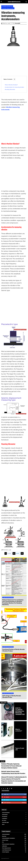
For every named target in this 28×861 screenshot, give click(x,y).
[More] (22, 553)
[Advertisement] (14, 62)
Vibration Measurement (7, 8)
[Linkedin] (3, 788)
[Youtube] (11, 788)
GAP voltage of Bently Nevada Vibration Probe (11, 696)
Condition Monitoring (7, 6)
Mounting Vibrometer (10, 89)
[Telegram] (7, 788)
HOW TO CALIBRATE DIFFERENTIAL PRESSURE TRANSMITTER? (20, 711)
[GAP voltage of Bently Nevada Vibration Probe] (14, 672)
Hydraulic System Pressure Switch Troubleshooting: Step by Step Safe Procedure (13, 772)
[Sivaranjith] (12, 23)
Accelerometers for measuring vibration (14, 87)
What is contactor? (18, 730)
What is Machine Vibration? (11, 84)
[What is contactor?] (7, 730)
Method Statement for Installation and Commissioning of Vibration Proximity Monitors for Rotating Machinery (12, 602)
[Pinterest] (5, 788)
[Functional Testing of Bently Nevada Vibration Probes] (14, 626)
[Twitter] (9, 788)
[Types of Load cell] (7, 749)
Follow (24, 797)
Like (25, 794)
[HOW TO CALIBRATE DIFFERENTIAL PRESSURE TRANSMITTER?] (7, 711)
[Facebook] (1, 788)
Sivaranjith (17, 23)
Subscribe (24, 802)
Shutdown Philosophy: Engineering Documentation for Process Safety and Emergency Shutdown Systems (11, 766)
